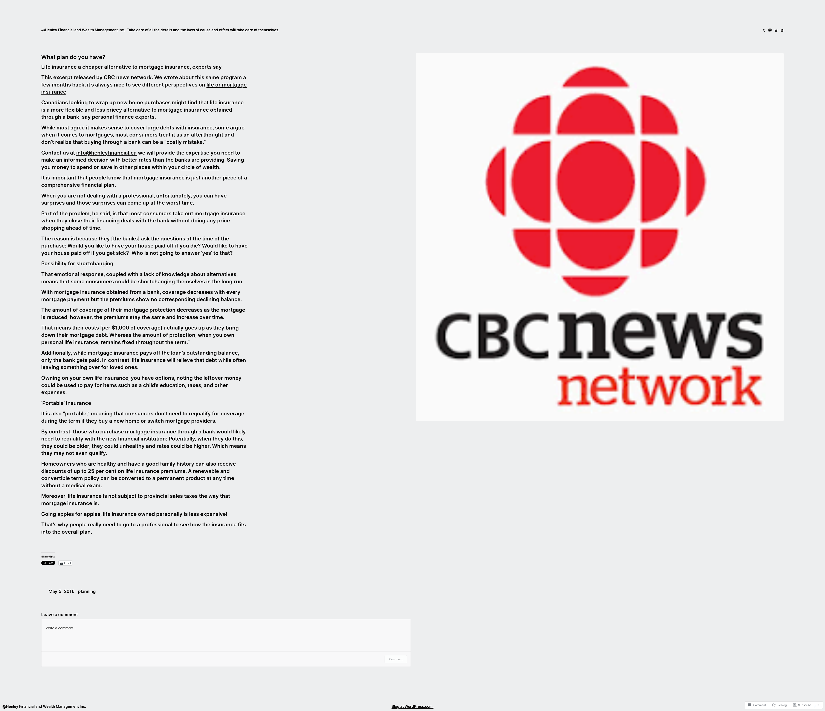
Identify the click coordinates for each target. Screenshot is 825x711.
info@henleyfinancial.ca (106, 153)
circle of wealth (200, 167)
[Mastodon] (770, 30)
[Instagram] (776, 30)
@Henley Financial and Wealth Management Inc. (83, 30)
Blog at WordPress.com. (413, 706)
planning (87, 591)
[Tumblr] (764, 30)
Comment (396, 659)
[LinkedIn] (782, 30)
